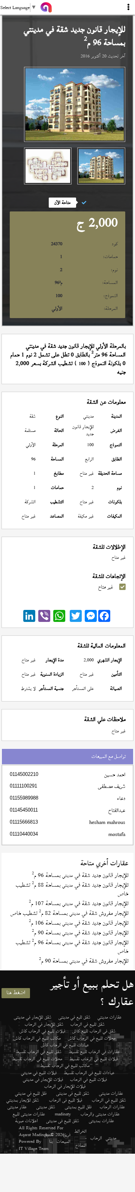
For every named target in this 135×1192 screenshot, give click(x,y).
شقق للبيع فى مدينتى (72, 1093)
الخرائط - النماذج (80, 1138)
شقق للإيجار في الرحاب (44, 1024)
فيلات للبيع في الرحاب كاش (42, 1031)
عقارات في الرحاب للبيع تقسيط (94, 1051)
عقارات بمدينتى (101, 1120)
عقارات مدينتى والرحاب (100, 1114)
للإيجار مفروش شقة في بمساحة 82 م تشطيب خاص (69, 913)
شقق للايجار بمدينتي (22, 1100)
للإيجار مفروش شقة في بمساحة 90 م (83, 961)
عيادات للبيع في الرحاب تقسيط (89, 1072)
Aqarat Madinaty (34, 1134)
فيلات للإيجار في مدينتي (43, 1079)
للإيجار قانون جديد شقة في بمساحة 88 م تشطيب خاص (72, 889)
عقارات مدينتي (110, 1017)
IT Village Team (33, 1148)
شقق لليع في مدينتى (74, 1017)
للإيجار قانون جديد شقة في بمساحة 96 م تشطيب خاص (72, 946)
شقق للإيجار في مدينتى (32, 1017)
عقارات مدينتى (111, 1093)
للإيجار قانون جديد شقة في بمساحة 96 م (80, 875)
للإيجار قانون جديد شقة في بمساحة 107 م (78, 903)
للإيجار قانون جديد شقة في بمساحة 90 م (80, 932)
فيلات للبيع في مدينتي (39, 1072)
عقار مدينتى (17, 1106)
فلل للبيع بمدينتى (78, 1106)
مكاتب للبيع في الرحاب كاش (37, 1038)
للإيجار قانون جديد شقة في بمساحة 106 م (78, 923)
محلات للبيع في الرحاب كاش (92, 1038)
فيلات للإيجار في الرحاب (65, 1086)
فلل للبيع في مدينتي (30, 1093)
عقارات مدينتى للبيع (29, 1114)
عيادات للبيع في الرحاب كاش (65, 1044)
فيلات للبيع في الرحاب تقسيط (93, 1058)
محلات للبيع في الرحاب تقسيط (37, 1058)
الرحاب (96, 1138)
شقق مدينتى (45, 1106)
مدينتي (111, 1138)
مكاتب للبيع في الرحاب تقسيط (65, 1065)
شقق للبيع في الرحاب (87, 1024)
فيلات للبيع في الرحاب (88, 1079)
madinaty (63, 1114)
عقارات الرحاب (112, 1106)
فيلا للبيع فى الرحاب (65, 1100)
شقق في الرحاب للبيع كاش (94, 1031)
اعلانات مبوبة (26, 1120)
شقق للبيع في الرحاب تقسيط (39, 1051)
